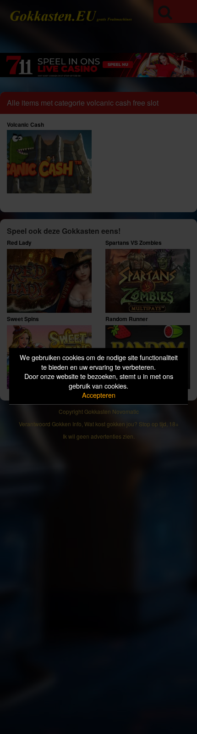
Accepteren (98, 395)
